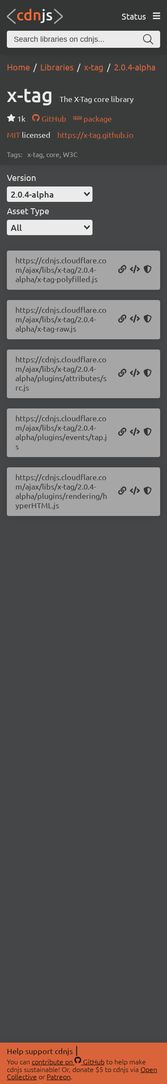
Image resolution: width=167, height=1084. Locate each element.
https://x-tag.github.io (95, 134)
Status (134, 16)
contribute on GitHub (68, 1061)
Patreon (59, 1076)
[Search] (148, 39)
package (97, 118)
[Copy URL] (122, 269)
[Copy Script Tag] (135, 269)
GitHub (53, 118)
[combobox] (49, 194)
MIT (14, 134)
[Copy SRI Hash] (147, 269)
